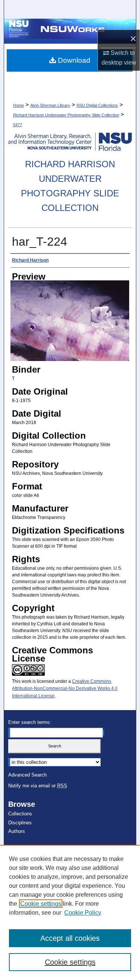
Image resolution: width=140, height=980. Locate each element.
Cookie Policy (82, 912)
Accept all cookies (70, 938)
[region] (70, 912)
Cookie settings (40, 903)
